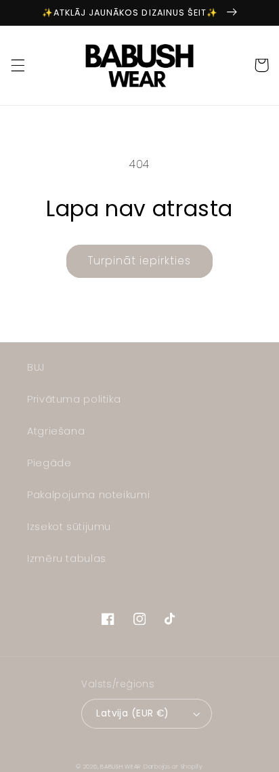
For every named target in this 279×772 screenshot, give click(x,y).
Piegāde (49, 463)
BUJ (36, 367)
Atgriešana (56, 431)
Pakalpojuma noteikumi (88, 495)
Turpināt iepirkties (140, 260)
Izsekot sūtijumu (69, 526)
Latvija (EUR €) (132, 713)
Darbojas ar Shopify (173, 767)
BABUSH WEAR (120, 767)
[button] (17, 65)
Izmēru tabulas (66, 558)
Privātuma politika (74, 399)
